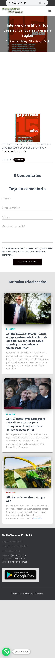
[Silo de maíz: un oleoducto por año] (27, 472)
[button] (6, 652)
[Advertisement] (27, 80)
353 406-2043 (18, 559)
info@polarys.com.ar (17, 562)
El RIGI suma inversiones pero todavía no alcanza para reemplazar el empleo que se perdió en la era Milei (25, 424)
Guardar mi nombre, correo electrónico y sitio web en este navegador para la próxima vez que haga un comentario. (27, 251)
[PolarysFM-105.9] (13, 10)
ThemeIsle (38, 594)
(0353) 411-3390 (18, 555)
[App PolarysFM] (20, 575)
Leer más (37, 518)
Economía (19, 160)
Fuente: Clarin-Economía (14, 151)
